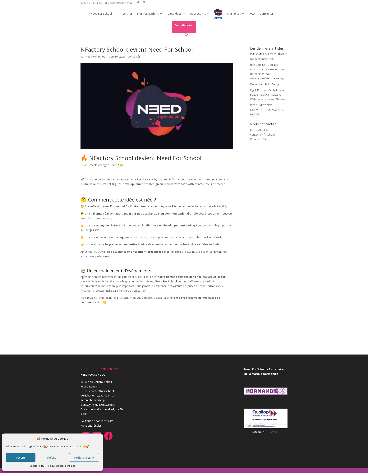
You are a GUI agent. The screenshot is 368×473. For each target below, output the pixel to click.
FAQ (252, 13)
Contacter (266, 13)
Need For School (95, 56)
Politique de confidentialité (60, 465)
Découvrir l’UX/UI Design (265, 84)
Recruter (126, 13)
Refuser (52, 457)
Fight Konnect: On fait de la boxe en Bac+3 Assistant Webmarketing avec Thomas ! (268, 94)
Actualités (134, 56)
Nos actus (234, 13)
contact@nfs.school (262, 134)
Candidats (174, 13)
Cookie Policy (37, 465)
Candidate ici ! (184, 25)
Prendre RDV (258, 139)
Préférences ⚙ (84, 457)
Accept (20, 457)
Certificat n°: (259, 431)
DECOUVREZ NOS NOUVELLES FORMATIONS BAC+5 (267, 109)
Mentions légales (91, 425)
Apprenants (198, 13)
